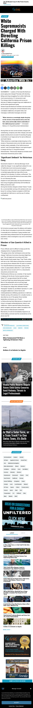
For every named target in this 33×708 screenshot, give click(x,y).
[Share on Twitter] (5, 88)
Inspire (5, 565)
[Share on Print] (11, 88)
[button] (30, 688)
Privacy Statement (19, 706)
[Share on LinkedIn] (8, 88)
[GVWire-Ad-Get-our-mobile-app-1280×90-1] (16, 320)
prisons (26, 328)
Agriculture (6, 554)
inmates (20, 328)
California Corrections (22, 325)
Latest (5, 589)
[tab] (12, 533)
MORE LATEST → (7, 629)
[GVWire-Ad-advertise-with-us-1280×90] (16, 81)
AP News (5, 16)
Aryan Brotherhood (9, 325)
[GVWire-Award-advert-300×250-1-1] (17, 656)
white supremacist (8, 330)
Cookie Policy (12, 706)
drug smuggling (7, 328)
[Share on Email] (14, 88)
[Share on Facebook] (2, 88)
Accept (16, 702)
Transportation (4, 4)
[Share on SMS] (17, 88)
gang (15, 328)
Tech (4, 429)
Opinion (5, 382)
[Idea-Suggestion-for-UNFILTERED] (17, 530)
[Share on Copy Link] (21, 88)
